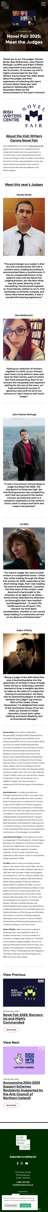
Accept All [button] (25, 1205)
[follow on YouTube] (26, 1164)
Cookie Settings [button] (10, 1205)
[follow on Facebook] (17, 1164)
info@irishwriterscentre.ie (23, 1185)
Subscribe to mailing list (23, 1156)
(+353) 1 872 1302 (23, 1182)
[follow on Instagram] (22, 1164)
